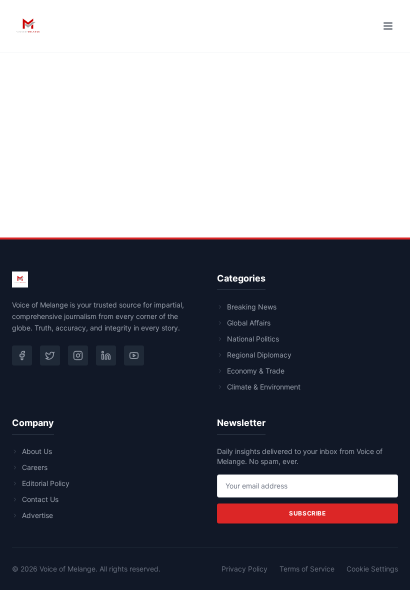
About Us (37, 451)
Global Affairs (248, 322)
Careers (35, 467)
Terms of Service (307, 568)
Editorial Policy (46, 483)
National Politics (253, 338)
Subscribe (307, 513)
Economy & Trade (255, 370)
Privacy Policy (245, 568)
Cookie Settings (372, 568)
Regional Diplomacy (259, 354)
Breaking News (251, 306)
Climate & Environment (263, 386)
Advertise (37, 515)
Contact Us (40, 499)
